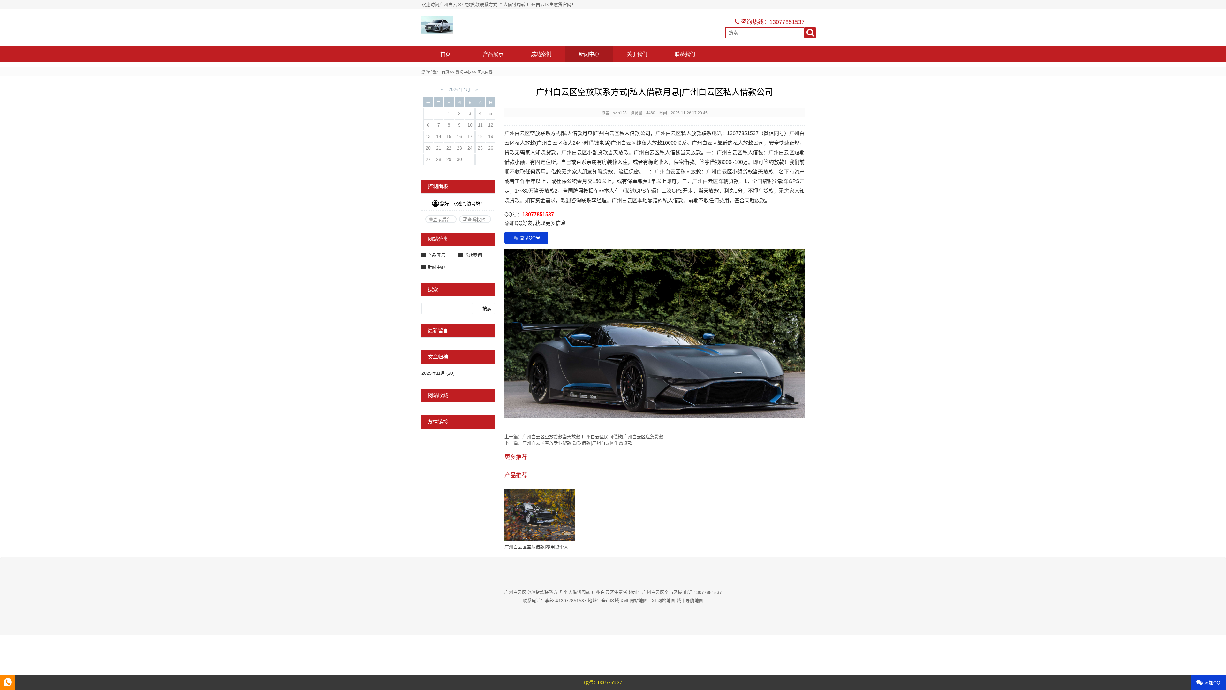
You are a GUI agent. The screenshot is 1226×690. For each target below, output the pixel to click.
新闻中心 (589, 54)
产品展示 (493, 54)
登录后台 (442, 219)
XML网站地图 (633, 600)
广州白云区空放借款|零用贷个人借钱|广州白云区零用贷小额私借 (568, 546)
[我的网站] (437, 25)
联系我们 (685, 54)
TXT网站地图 (662, 600)
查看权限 (476, 219)
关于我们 (637, 54)
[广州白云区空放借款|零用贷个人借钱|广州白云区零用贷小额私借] (539, 515)
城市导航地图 (690, 600)
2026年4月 (459, 89)
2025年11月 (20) (438, 373)
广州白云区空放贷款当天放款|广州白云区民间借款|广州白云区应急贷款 (592, 436)
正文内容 (485, 72)
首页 (445, 54)
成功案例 (541, 54)
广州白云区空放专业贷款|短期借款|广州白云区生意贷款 (577, 443)
